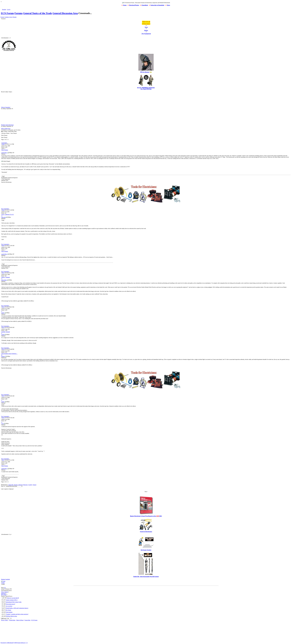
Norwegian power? (10, 604)
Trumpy (34, 484)
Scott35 (30, 484)
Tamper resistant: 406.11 (11, 600)
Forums (18, 13)
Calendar (6, 17)
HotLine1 (25, 484)
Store (168, 5)
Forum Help (27, 620)
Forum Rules (12, 620)
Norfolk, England (5, 331)
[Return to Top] (1, 1)
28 (4, 587)
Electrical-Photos (134, 5)
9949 (3, 210)
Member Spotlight (5, 579)
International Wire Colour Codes (13, 602)
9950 (3, 245)
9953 (3, 327)
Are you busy (9, 606)
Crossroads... (4, 142)
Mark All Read (19, 620)
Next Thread (13, 133)
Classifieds (145, 5)
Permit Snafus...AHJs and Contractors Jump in (17, 608)
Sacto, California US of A (7, 214)
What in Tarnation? (5, 107)
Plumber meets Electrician (7, 125)
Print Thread (4, 135)
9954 (3, 349)
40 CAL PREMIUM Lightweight (146, 87)
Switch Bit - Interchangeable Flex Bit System (146, 576)
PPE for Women (144, 72)
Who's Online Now (5, 128)
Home (125, 5)
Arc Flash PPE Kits (146, 89)
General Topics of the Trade (37, 13)
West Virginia (4, 150)
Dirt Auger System (146, 550)
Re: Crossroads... (5, 208)
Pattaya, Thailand (5, 277)
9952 (3, 307)
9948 (3, 144)
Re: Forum (8, 610)
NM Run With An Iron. (11, 616)
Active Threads (12, 17)
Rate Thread (4, 137)
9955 (3, 396)
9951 (3, 272)
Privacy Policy (4, 620)
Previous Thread (5, 133)
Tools (146, 27)
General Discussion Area (65, 13)
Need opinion (9, 612)
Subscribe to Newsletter (157, 5)
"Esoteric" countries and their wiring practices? (17, 614)
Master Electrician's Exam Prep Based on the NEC (146, 516)
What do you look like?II (13, 598)
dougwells (10, 484)
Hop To (3, 486)
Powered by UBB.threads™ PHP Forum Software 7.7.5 (14, 642)
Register (4, 9)
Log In (8, 9)
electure (16, 484)
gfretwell (20, 484)
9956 (3, 417)
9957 (3, 460)
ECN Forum (7, 13)
